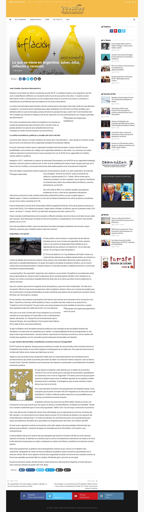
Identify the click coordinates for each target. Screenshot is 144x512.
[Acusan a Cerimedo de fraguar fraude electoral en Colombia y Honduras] (105, 57)
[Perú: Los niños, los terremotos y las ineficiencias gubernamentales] (105, 68)
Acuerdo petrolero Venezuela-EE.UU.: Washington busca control (122, 79)
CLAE (57, 2)
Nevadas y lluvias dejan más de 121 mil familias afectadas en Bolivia (122, 99)
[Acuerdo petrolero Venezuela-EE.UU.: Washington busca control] (105, 79)
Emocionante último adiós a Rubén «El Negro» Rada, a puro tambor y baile (122, 46)
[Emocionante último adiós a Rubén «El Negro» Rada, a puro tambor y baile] (105, 46)
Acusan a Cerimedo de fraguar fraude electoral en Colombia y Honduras (122, 57)
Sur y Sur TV (63, 2)
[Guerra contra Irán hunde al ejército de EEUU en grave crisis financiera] (105, 220)
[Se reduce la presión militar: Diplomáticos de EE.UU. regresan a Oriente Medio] (105, 242)
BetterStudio (93, 508)
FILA (70, 2)
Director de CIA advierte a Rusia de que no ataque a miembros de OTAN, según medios (123, 145)
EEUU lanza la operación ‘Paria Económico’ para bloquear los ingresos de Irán (122, 231)
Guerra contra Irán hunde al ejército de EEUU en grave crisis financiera (123, 220)
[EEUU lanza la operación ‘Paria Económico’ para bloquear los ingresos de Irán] (105, 231)
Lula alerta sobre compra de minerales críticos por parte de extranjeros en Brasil (122, 134)
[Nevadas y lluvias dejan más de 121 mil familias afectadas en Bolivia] (105, 100)
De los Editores (38, 2)
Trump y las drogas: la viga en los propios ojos (116, 176)
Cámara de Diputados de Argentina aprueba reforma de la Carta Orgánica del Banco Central (123, 123)
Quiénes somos (49, 2)
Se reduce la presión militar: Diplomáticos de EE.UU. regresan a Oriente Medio (123, 242)
